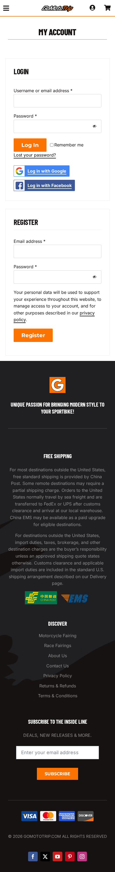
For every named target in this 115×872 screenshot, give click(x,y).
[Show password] (94, 126)
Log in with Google (47, 171)
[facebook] (33, 856)
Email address (29, 241)
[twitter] (45, 856)
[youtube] (57, 856)
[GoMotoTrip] (57, 7)
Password (25, 116)
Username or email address (43, 90)
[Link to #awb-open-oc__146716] (16, 8)
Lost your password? (35, 155)
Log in (30, 145)
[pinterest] (70, 856)
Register (33, 335)
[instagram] (82, 856)
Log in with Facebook (50, 185)
